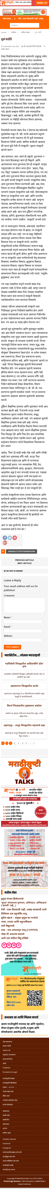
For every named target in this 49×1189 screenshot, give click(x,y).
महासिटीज (6, 1120)
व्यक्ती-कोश (6, 1115)
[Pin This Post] (15, 538)
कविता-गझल (7, 1133)
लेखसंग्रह (6, 1111)
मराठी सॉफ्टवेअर (8, 1105)
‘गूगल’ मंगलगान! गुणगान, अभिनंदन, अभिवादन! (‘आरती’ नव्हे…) (23, 904)
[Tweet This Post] (10, 538)
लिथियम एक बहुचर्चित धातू (14, 913)
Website (8, 636)
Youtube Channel (9, 1139)
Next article (25, 563)
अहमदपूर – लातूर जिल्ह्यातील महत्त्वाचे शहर (24, 725)
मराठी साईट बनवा (8, 1091)
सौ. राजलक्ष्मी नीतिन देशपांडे (32, 46)
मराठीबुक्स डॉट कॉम (9, 1157)
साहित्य (13, 32)
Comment (9, 595)
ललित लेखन (5, 49)
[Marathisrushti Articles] (24, 6)
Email (7, 627)
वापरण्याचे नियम (7, 1059)
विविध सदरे (6, 1096)
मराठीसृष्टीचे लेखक (9, 1078)
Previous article (24, 560)
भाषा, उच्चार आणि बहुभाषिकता (16, 921)
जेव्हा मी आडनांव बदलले (12, 934)
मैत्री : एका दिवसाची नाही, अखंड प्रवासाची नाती (24, 909)
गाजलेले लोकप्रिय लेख (10, 1100)
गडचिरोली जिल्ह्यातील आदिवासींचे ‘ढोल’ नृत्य (24, 665)
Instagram (7, 1148)
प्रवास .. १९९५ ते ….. (10, 1087)
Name (7, 617)
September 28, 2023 (11, 46)
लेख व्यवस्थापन (7, 1042)
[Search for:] (24, 25)
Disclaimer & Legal (10, 1072)
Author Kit (6, 1050)
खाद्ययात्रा (6, 1124)
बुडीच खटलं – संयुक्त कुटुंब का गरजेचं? (19, 917)
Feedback (6, 1068)
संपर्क (4, 1063)
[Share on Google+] (5, 543)
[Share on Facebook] (5, 538)
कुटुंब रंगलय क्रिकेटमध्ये (12, 898)
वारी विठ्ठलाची (7, 925)
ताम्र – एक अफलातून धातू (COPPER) (19, 929)
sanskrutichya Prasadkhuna (21, 551)
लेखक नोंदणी (7, 1046)
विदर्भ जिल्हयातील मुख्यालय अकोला (24, 705)
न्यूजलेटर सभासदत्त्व (9, 1055)
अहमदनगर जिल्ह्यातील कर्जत (24, 685)
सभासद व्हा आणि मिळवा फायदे (21, 1017)
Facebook (6, 1143)
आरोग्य (5, 1128)
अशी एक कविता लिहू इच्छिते (14, 938)
